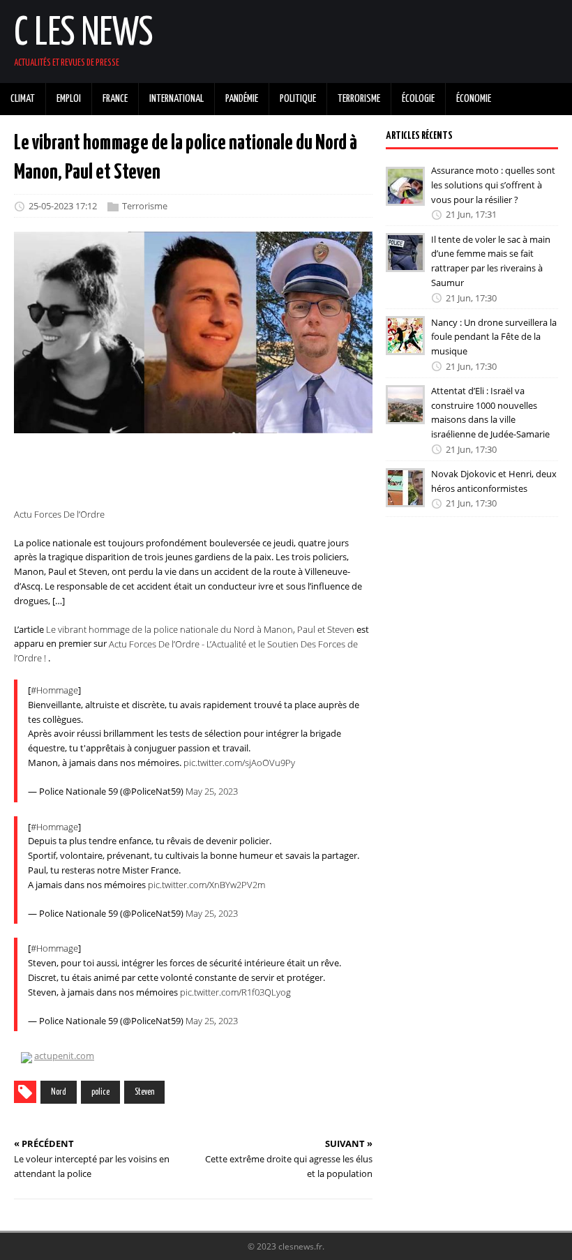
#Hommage (54, 690)
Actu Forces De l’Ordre (59, 514)
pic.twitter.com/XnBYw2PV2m (206, 884)
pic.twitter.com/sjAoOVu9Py (239, 762)
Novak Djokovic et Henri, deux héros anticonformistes (494, 481)
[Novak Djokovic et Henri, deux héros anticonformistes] (405, 497)
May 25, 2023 (212, 791)
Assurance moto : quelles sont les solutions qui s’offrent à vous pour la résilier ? (493, 185)
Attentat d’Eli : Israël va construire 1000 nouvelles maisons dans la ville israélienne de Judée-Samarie (490, 412)
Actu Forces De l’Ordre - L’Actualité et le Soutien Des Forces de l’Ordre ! (186, 650)
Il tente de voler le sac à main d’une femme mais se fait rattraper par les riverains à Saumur (490, 260)
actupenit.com (64, 1055)
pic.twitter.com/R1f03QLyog (235, 992)
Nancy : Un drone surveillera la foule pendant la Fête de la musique (494, 336)
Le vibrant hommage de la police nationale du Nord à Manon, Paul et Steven (200, 629)
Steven (144, 1092)
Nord (58, 1092)
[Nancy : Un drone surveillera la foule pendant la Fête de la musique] (405, 346)
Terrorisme (144, 206)
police (100, 1092)
